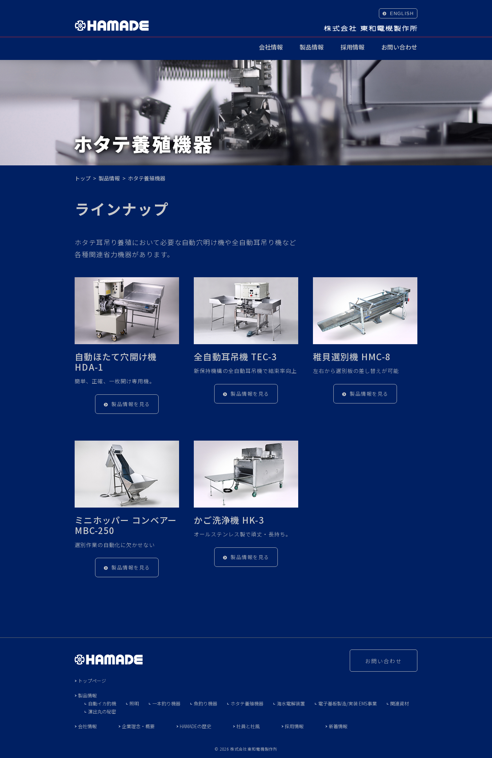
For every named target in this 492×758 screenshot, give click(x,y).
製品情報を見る (130, 403)
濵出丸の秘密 (102, 711)
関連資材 (399, 703)
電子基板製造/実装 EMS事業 (347, 703)
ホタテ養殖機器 (247, 703)
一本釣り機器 (166, 703)
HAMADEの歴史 (195, 726)
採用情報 (352, 47)
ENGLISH (402, 13)
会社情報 (271, 47)
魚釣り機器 (205, 703)
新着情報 (338, 726)
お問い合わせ (399, 47)
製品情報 (312, 47)
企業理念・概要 (138, 726)
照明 (134, 703)
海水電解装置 (291, 703)
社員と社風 (248, 726)
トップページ (92, 680)
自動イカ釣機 (102, 703)
